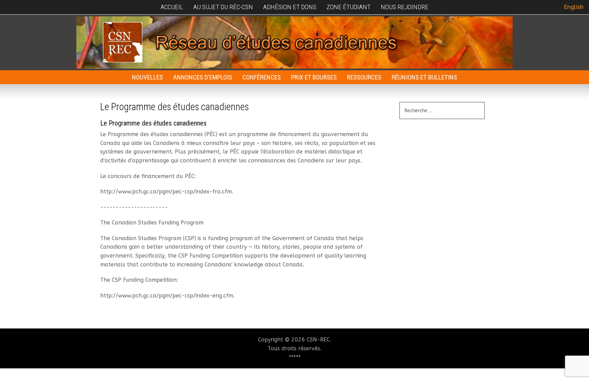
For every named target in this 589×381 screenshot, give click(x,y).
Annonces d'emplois (202, 77)
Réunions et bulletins (424, 77)
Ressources (364, 77)
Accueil (172, 7)
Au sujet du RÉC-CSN (223, 7)
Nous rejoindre (404, 7)
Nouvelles (147, 77)
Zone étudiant (349, 7)
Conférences (261, 77)
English (574, 7)
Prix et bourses (314, 77)
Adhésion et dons (289, 7)
